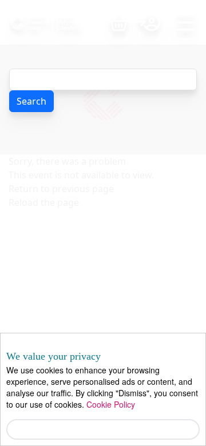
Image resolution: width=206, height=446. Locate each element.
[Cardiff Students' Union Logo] (59, 22)
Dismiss (103, 429)
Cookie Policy (110, 404)
